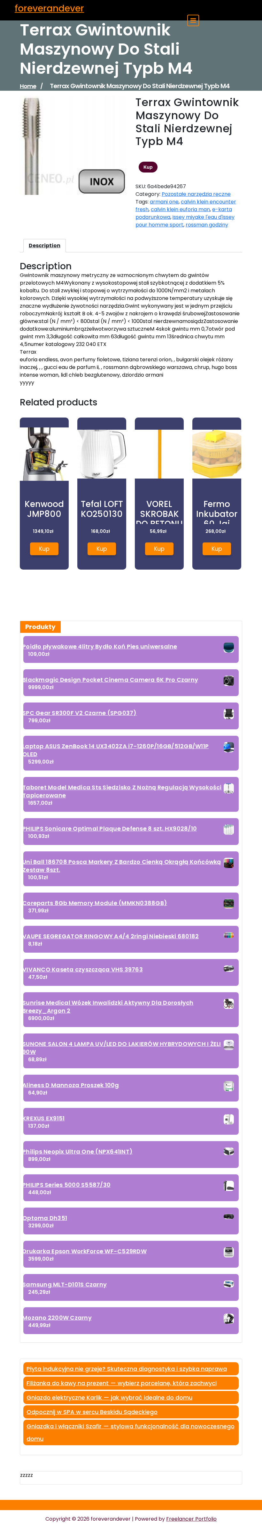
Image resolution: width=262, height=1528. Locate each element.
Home (28, 86)
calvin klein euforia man (180, 209)
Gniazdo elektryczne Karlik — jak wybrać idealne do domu (109, 1397)
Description (44, 245)
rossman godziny (207, 224)
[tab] (44, 245)
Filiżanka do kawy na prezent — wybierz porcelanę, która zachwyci (122, 1383)
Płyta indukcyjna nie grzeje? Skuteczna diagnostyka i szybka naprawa (127, 1369)
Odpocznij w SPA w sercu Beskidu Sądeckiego (92, 1412)
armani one (164, 201)
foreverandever (49, 8)
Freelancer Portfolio (191, 1519)
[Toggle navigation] (193, 20)
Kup (148, 167)
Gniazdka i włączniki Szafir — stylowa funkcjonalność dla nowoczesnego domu (131, 1432)
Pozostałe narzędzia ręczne (196, 194)
